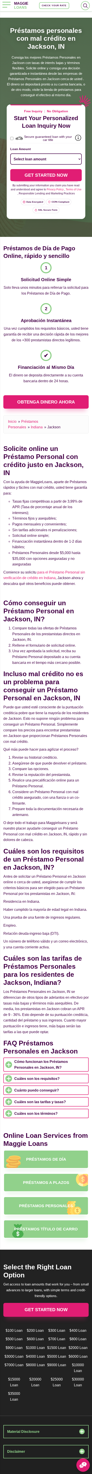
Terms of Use (74, 189)
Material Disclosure (23, 1432)
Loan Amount (20, 149)
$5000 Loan (56, 1356)
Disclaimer (16, 1451)
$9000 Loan (56, 1365)
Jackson (54, 427)
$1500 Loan (56, 1348)
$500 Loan (14, 1339)
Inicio (12, 421)
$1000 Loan (35, 1348)
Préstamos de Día (46, 1159)
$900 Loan (14, 1348)
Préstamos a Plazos (46, 1182)
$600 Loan (35, 1339)
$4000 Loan (35, 1356)
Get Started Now (46, 1309)
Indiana (37, 427)
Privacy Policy (55, 189)
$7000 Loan (13, 1365)
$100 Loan (14, 1330)
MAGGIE (21, 5)
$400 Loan (77, 1330)
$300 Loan (56, 1330)
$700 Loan (56, 1339)
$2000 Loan (78, 1348)
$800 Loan (77, 1339)
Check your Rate (54, 5)
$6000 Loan (78, 1356)
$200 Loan (35, 1330)
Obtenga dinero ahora (46, 401)
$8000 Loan (35, 1365)
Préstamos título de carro (46, 1229)
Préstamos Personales (46, 1206)
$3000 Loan (13, 1356)
